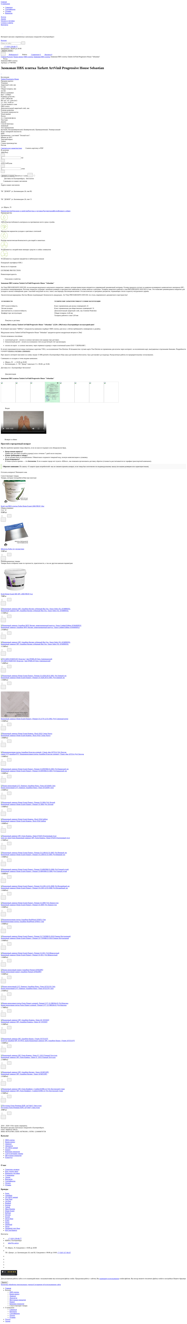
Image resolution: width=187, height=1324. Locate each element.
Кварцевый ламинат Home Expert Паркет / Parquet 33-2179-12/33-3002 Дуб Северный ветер (34, 719)
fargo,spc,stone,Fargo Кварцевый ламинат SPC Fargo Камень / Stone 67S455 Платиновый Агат (35, 838)
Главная (4, 2)
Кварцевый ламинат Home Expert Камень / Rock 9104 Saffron (23, 821)
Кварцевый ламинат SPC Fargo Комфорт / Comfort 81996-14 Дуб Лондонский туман (32, 1091)
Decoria (8, 1215)
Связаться (8, 7)
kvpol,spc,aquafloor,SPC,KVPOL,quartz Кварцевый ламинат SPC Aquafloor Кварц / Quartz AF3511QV (38, 1041)
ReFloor (8, 1213)
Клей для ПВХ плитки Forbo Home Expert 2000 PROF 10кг (22, 506)
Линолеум (9, 1146)
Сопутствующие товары (14, 1153)
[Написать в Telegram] (2, 27)
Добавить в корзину (8, 176)
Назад (5, 59)
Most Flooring (10, 1209)
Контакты (4, 25)
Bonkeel (8, 1203)
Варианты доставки (12, 1173)
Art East (8, 1201)
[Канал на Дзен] (6, 1259)
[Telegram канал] (6, 1262)
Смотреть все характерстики (11, 148)
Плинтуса (8, 1157)
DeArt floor (9, 1219)
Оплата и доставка (8, 21)
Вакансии (8, 13)
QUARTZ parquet (11, 1148)
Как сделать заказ (11, 1171)
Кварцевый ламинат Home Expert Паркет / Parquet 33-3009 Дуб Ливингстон (29, 905)
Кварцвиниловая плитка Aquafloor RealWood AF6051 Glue (22, 921)
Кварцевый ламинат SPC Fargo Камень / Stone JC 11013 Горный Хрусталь (28, 1057)
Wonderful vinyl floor (12, 1228)
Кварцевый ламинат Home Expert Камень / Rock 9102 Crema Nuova (25, 735)
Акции (3, 19)
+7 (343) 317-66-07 (64, 1252)
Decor (7, 1226)
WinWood (8, 1224)
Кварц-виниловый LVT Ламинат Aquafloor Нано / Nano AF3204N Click (27, 788)
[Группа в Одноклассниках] (6, 1267)
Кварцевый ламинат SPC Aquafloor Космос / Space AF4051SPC (24, 1074)
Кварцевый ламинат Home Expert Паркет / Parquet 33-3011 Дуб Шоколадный (29, 955)
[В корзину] (3, 519)
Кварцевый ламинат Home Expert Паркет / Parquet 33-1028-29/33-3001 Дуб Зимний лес (33, 678)
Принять (4, 1282)
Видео (55, 211)
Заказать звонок (7, 51)
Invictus (8, 1205)
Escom (7, 1217)
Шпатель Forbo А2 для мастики (12, 549)
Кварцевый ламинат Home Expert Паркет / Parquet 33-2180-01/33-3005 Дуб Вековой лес (33, 854)
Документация (48, 211)
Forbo (7, 1221)
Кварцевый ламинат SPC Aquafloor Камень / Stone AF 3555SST (24, 1022)
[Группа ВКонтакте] (6, 1256)
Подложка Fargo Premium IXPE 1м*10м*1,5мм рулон (20, 1107)
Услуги (3, 17)
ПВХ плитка (10, 1140)
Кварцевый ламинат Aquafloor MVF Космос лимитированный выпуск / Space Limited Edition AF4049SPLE (40, 627)
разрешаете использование (109, 1279)
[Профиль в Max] (6, 1265)
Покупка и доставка (35, 211)
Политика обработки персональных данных (17, 1284)
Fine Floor (8, 1199)
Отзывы (8, 11)
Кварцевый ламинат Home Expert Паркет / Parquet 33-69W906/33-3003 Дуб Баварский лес (34, 771)
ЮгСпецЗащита (11, 1230)
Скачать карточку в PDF (34, 148)
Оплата (8, 1183)
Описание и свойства (20, 211)
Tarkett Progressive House (10, 79)
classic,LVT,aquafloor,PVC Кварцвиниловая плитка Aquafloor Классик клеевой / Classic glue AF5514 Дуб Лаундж (42, 754)
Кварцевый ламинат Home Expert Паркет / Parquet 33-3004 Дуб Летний (27, 804)
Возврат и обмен (64, 211)
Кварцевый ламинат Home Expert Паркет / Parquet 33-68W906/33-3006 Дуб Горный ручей (34, 871)
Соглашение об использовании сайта (47, 1284)
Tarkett (7, 1207)
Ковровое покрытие (12, 1152)
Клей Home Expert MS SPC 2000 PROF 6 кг (17, 594)
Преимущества (6, 211)
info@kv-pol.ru (13, 1243)
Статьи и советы (7, 23)
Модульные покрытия (13, 1155)
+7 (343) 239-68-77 (11, 47)
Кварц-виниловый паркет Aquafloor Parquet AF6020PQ (21, 972)
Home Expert (9, 1211)
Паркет (7, 1150)
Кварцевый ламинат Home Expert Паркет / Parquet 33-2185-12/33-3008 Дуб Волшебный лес (34, 888)
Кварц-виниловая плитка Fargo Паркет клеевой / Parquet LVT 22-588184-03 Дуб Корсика (34, 1005)
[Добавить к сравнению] (35, 176)
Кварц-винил (10, 1142)
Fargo (7, 1193)
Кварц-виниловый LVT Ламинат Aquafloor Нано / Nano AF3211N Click (27, 988)
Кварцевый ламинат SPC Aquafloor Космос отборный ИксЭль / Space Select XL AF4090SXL (35, 644)
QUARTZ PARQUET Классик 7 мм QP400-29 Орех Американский (25, 661)
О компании (5, 4)
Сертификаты (10, 9)
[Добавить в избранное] (30, 175)
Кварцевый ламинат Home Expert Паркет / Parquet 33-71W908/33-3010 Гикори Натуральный (35, 938)
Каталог (4, 40)
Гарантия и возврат (12, 1169)
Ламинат (8, 1144)
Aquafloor (8, 1195)
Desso (7, 1222)
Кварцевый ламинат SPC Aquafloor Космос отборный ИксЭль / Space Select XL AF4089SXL (35, 611)
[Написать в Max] (5, 27)
